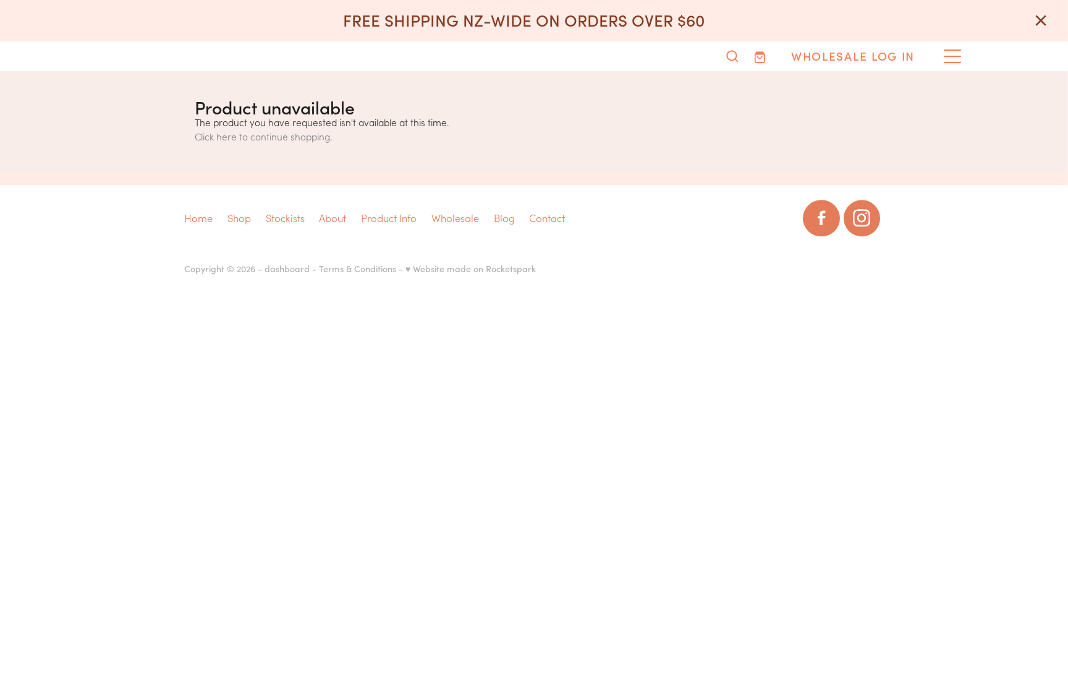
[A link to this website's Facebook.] (821, 218)
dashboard (287, 268)
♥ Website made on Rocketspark (470, 268)
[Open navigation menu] (952, 56)
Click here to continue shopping (262, 136)
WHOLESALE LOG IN (853, 56)
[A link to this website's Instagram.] (862, 218)
